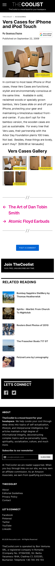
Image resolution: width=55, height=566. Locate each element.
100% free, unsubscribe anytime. (19, 268)
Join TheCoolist (19, 264)
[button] (27, 61)
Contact (6, 500)
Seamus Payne (14, 33)
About (5, 489)
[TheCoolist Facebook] (6, 393)
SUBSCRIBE (45, 457)
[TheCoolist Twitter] (14, 393)
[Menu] (4, 4)
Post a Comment (27, 248)
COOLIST (27, 4)
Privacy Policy (9, 496)
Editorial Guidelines (12, 493)
